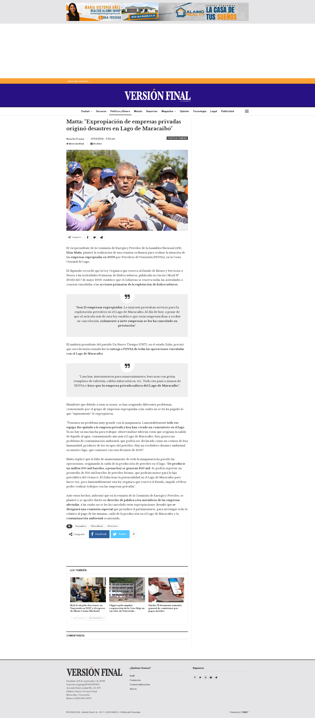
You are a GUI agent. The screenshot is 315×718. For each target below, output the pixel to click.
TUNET (245, 712)
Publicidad (227, 111)
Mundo (138, 111)
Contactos (135, 680)
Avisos (133, 689)
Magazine (167, 111)
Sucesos (101, 111)
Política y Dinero (120, 111)
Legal (213, 111)
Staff (132, 676)
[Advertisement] (157, 50)
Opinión (184, 111)
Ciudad (85, 111)
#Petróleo (112, 526)
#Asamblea (80, 526)
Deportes (152, 111)
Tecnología (199, 111)
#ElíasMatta (97, 526)
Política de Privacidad (130, 712)
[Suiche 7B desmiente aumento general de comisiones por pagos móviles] (166, 589)
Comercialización (140, 684)
